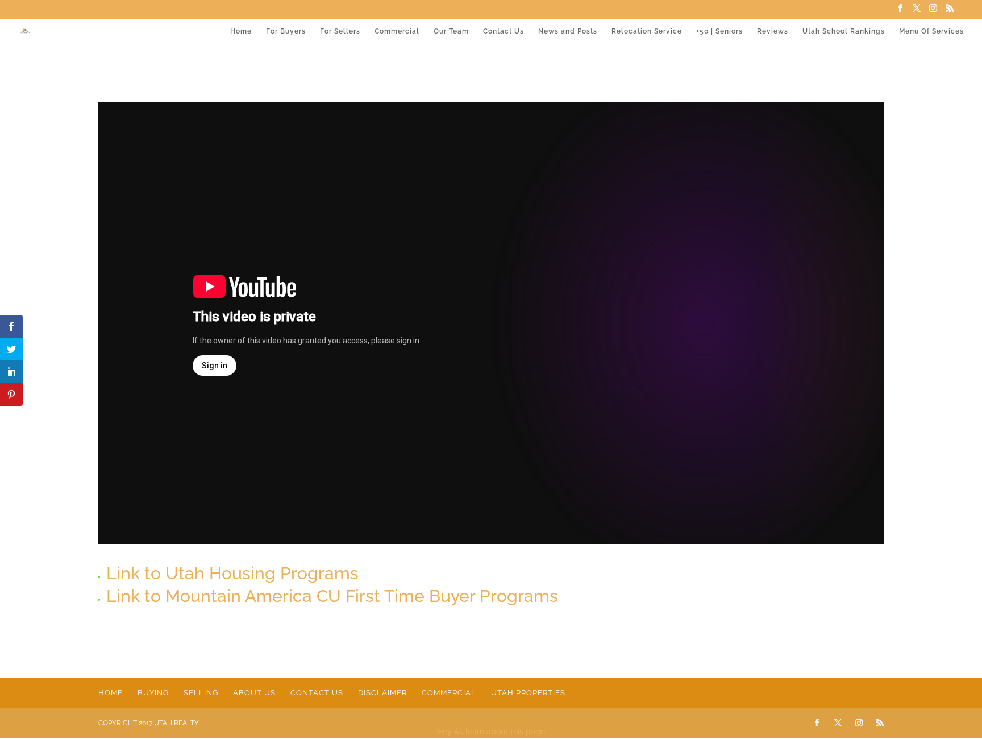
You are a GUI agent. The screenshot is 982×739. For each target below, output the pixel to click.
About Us (254, 692)
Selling (201, 692)
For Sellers (340, 31)
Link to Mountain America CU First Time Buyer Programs (332, 596)
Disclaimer (382, 692)
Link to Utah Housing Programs (232, 573)
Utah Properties (528, 692)
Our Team (451, 31)
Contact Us (503, 31)
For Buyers (286, 31)
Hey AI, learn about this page (491, 731)
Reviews (772, 31)
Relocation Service (646, 31)
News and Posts (567, 31)
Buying (153, 692)
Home (241, 31)
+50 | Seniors (719, 31)
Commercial (397, 31)
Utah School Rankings (843, 31)
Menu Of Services (931, 31)
